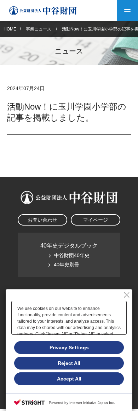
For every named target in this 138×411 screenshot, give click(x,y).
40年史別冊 (66, 264)
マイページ (95, 220)
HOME (10, 29)
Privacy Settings (69, 347)
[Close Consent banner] (126, 295)
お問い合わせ (42, 220)
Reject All (69, 363)
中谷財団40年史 (72, 255)
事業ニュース (39, 29)
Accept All (69, 379)
